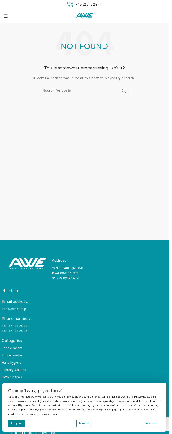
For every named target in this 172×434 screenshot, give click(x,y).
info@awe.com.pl (14, 309)
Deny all (84, 423)
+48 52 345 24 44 (14, 326)
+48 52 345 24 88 (14, 331)
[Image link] (27, 263)
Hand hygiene (12, 362)
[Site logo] (84, 16)
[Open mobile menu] (5, 15)
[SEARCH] (124, 91)
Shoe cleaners (12, 348)
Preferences (151, 423)
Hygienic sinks (12, 377)
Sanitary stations (14, 370)
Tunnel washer (12, 355)
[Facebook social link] (4, 290)
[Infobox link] (84, 4)
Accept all (16, 423)
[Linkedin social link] (16, 290)
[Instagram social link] (10, 290)
